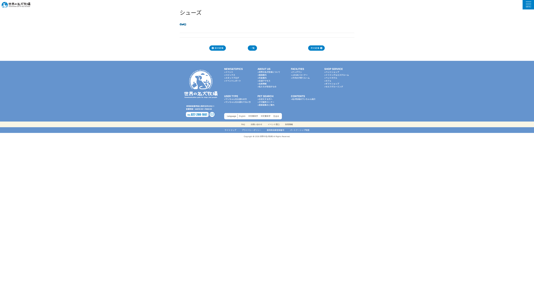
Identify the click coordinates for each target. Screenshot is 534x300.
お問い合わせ (256, 124)
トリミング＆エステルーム (337, 75)
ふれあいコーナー (300, 75)
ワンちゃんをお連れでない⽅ (238, 102)
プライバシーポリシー (251, 130)
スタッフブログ (232, 78)
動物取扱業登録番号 (275, 130)
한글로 (276, 116)
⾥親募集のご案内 (266, 105)
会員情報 (263, 83)
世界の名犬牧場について (269, 72)
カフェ (328, 81)
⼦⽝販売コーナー (266, 102)
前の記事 (218, 48)
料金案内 (263, 78)
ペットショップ (332, 72)
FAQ (243, 124)
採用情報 (289, 124)
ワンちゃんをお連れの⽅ (236, 99)
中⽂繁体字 (265, 116)
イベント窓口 (274, 124)
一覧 (252, 48)
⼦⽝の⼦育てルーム (301, 78)
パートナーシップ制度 (299, 130)
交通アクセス (264, 81)
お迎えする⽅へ (265, 99)
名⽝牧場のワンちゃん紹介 (304, 99)
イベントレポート (233, 81)
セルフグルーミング (334, 86)
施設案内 (263, 75)
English (242, 116)
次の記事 (315, 48)
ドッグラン (297, 72)
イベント (229, 72)
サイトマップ (230, 130)
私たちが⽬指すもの (267, 86)
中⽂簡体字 (253, 116)
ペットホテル (331, 78)
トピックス (230, 75)
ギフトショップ (332, 83)
